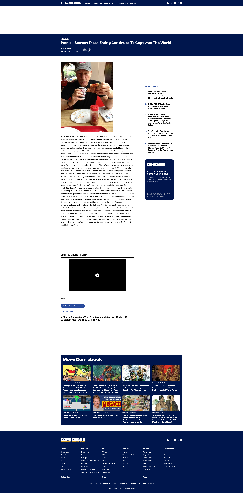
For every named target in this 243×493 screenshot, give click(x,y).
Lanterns (104, 466)
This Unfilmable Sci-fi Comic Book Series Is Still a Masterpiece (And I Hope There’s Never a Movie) (134, 419)
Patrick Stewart (66, 300)
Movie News (85, 452)
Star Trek (166, 460)
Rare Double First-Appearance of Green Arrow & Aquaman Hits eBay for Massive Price (135, 388)
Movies (95, 3)
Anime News (147, 452)
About (114, 483)
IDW (62, 466)
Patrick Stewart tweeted (92, 139)
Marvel (63, 458)
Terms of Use (159, 194)
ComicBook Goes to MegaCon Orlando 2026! (105, 417)
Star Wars (167, 458)
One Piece (146, 469)
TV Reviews (105, 455)
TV (101, 3)
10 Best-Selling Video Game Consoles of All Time (75, 417)
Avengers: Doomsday (88, 469)
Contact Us (93, 483)
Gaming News (126, 452)
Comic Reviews (65, 455)
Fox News (71, 196)
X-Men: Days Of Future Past (83, 300)
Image (63, 463)
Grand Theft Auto (169, 466)
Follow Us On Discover (72, 306)
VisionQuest (106, 472)
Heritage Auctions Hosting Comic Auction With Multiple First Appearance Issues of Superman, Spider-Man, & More (76, 389)
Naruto (145, 463)
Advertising (105, 483)
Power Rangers (168, 463)
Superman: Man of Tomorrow (90, 472)
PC (123, 466)
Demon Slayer (147, 458)
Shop (104, 477)
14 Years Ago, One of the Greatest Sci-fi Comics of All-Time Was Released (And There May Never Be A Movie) (165, 419)
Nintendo (125, 458)
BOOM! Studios (66, 469)
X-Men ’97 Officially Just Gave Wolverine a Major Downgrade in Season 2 (159, 106)
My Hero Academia (149, 466)
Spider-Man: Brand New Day (90, 460)
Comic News (65, 452)
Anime (114, 3)
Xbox (124, 460)
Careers (123, 483)
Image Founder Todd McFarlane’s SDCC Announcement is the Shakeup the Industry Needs (160, 95)
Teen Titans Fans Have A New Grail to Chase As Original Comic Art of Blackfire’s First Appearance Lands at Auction (105, 389)
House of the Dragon (108, 463)
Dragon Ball (147, 455)
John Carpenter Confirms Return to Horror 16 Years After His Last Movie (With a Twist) (166, 388)
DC (62, 460)
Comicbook (65, 38)
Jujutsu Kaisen (147, 460)
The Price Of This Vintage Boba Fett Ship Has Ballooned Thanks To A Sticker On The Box (160, 134)
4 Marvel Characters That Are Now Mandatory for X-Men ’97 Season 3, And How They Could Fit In (94, 318)
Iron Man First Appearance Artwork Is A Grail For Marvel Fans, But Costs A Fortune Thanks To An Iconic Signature (160, 148)
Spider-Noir (105, 458)
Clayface (84, 463)
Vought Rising (106, 469)
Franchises (169, 449)
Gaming (107, 3)
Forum (133, 3)
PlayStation (126, 463)
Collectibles (123, 3)
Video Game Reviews (129, 455)
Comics (88, 3)
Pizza (73, 300)
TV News (105, 452)
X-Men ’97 (105, 460)
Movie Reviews (86, 455)
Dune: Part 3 (85, 466)
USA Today (119, 167)
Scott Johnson (67, 49)
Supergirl (84, 458)
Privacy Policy (159, 196)
